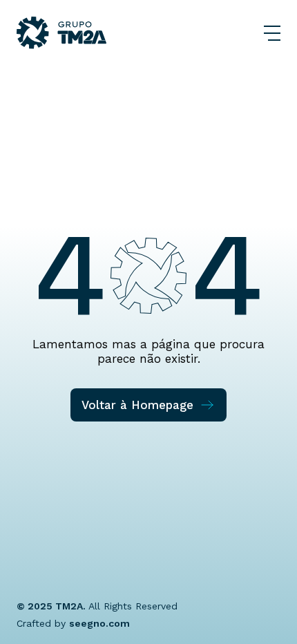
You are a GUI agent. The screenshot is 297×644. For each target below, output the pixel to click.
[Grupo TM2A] (61, 33)
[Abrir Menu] (272, 33)
